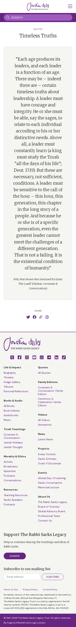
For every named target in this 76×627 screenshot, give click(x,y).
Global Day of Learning (52, 478)
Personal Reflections (16, 391)
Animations (45, 424)
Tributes (8, 386)
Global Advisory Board (51, 511)
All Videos (44, 420)
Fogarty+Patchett (16, 622)
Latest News (45, 439)
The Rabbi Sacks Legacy (52, 502)
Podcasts (9, 475)
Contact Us (45, 520)
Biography (10, 372)
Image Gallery (12, 382)
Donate (15, 556)
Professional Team (49, 516)
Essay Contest (47, 454)
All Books (9, 406)
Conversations (12, 480)
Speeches (10, 471)
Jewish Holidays (13, 442)
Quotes (38, 29)
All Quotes (44, 372)
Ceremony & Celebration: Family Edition (49, 402)
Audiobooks (11, 415)
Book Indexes (12, 410)
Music (7, 420)
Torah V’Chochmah (49, 463)
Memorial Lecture (48, 487)
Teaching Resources (16, 495)
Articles (8, 461)
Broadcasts (11, 466)
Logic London (38, 622)
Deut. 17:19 (23, 170)
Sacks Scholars (47, 458)
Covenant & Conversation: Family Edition (50, 391)
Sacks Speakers (13, 499)
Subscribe (52, 576)
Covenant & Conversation (12, 436)
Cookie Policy (50, 589)
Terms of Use (11, 589)
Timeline (9, 377)
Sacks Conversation (50, 482)
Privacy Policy (30, 589)
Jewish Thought (13, 447)
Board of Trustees (49, 506)
